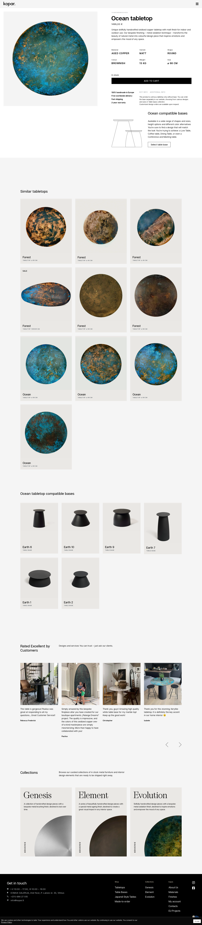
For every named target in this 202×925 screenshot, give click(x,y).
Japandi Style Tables (125, 896)
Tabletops (120, 887)
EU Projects (174, 910)
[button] (168, 745)
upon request (174, 104)
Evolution (149, 896)
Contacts (173, 906)
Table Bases (121, 892)
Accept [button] (197, 921)
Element (149, 892)
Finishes (173, 896)
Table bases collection (157, 102)
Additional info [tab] (157, 92)
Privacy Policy (6, 922)
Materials (173, 892)
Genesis (149, 887)
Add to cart (151, 81)
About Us (173, 887)
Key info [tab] (143, 92)
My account (175, 901)
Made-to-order (122, 901)
